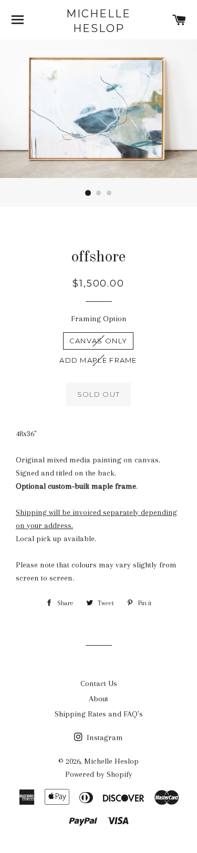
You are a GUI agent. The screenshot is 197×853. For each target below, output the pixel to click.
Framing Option (99, 318)
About (98, 698)
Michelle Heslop (98, 21)
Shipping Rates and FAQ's (99, 714)
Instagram (104, 737)
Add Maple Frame (98, 360)
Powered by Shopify (98, 774)
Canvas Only (98, 340)
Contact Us (98, 683)
